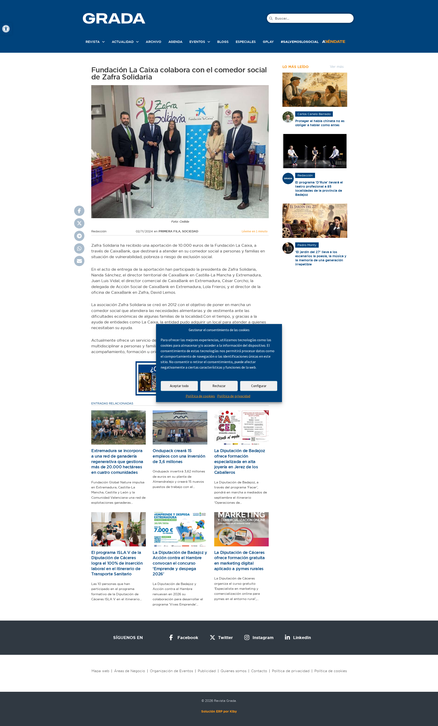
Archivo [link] (153, 42)
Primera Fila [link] (169, 231)
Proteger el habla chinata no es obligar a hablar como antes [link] (319, 123)
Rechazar (219, 386)
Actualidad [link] (123, 42)
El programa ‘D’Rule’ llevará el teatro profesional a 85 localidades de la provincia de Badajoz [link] (319, 188)
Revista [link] (93, 42)
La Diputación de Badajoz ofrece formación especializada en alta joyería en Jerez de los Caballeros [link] (239, 461)
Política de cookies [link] (200, 396)
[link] (6, 29)
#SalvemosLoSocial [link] (300, 42)
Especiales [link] (246, 42)
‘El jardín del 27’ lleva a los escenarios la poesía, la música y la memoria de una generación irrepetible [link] (320, 258)
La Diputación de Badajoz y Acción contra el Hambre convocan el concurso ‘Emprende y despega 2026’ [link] (180, 563)
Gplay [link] (268, 42)
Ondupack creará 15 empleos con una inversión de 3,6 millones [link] (179, 456)
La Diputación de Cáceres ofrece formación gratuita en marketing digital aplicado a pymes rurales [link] (239, 560)
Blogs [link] (223, 42)
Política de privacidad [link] (233, 396)
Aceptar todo (179, 386)
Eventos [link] (197, 42)
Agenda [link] (175, 42)
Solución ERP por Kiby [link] (219, 711)
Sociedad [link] (190, 231)
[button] (79, 211)
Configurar (258, 386)
